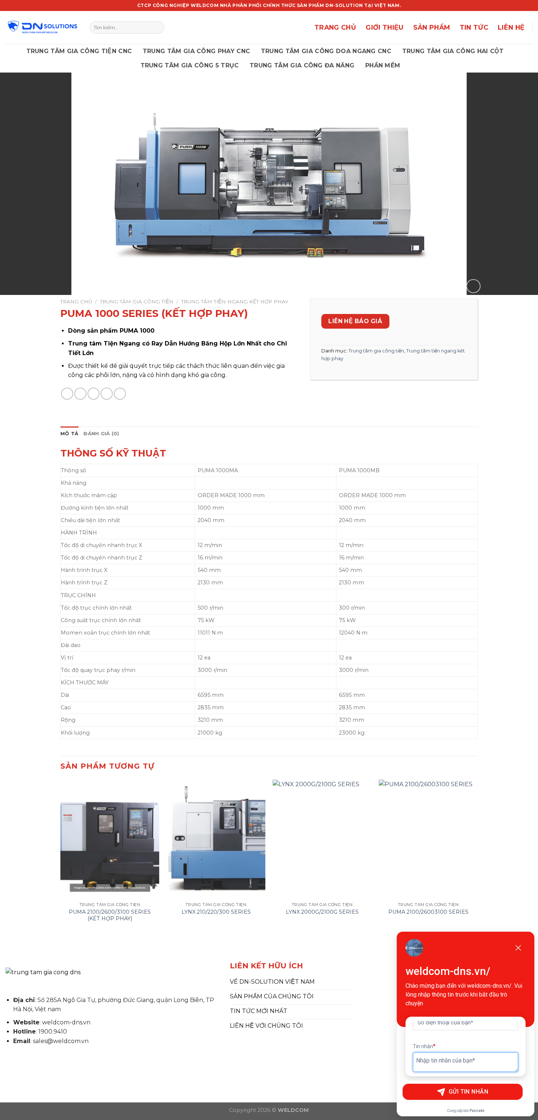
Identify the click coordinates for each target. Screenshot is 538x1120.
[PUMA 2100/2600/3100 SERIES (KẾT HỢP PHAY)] (109, 839)
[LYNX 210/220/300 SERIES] (216, 839)
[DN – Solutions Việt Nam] (42, 27)
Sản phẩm (431, 27)
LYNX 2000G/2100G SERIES (322, 912)
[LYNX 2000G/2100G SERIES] (322, 839)
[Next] (477, 858)
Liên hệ (511, 27)
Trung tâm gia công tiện (136, 301)
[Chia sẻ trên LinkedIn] (120, 394)
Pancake (477, 1111)
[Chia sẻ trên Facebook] (67, 394)
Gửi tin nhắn (469, 1091)
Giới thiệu (385, 27)
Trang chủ (335, 27)
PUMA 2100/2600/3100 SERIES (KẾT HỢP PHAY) (110, 915)
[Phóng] (473, 286)
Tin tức (474, 27)
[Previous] (60, 858)
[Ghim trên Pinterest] (107, 394)
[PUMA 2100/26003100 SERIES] (428, 839)
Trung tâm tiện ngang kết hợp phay (234, 301)
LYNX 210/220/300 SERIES (216, 912)
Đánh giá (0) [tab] (101, 433)
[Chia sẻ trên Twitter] (80, 394)
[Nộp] (157, 27)
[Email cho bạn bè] (93, 394)
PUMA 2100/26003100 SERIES (428, 912)
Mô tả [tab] (69, 433)
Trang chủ (76, 301)
